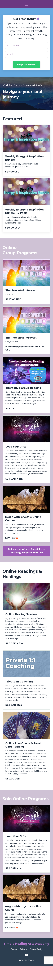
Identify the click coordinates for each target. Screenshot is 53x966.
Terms (14, 949)
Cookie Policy (36, 949)
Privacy (23, 949)
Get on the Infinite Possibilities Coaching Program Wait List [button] (26, 550)
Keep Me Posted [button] (26, 64)
